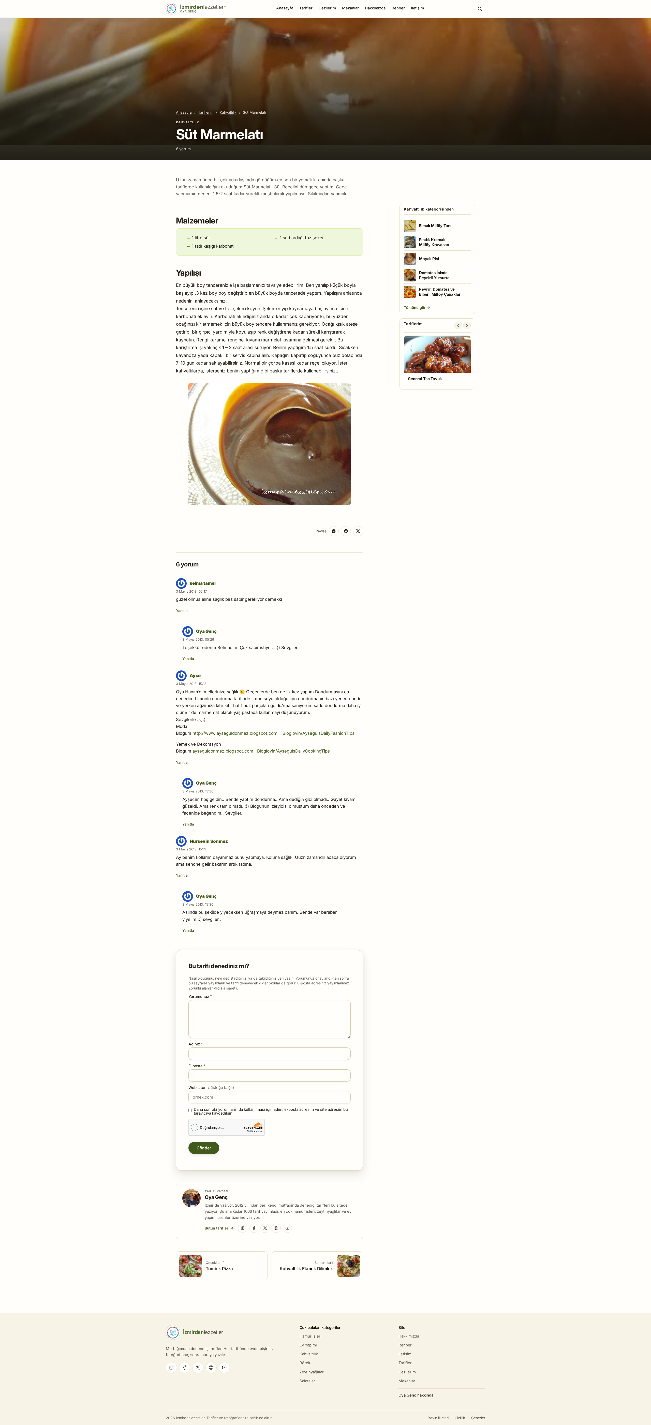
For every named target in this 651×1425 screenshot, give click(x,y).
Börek (305, 1362)
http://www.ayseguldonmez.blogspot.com (235, 733)
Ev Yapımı (308, 1345)
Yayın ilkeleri (438, 1418)
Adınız (195, 1044)
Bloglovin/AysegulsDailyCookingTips (293, 751)
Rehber (398, 8)
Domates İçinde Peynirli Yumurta (434, 275)
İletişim (417, 8)
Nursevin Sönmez (209, 841)
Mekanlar (350, 8)
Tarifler (306, 8)
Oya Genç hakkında (415, 1395)
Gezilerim (327, 8)
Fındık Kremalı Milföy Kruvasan (434, 242)
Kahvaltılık (228, 112)
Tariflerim (205, 112)
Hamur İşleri (310, 1336)
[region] (437, 361)
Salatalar (307, 1380)
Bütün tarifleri (217, 1228)
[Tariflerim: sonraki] (467, 325)
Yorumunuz (200, 996)
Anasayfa (284, 8)
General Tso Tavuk (425, 378)
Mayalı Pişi (429, 258)
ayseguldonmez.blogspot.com (223, 751)
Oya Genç (206, 631)
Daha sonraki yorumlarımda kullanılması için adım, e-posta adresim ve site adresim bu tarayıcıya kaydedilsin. (271, 1111)
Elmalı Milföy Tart (435, 225)
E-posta (196, 1066)
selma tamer (203, 583)
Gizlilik (460, 1418)
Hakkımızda (375, 8)
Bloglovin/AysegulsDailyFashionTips (318, 733)
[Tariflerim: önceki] (458, 325)
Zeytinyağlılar (312, 1372)
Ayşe (195, 675)
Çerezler (478, 1418)
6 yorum (183, 148)
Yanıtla (182, 610)
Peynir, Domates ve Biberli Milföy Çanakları (440, 292)
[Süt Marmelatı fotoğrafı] (269, 503)
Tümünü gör (415, 307)
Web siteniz (211, 1087)
